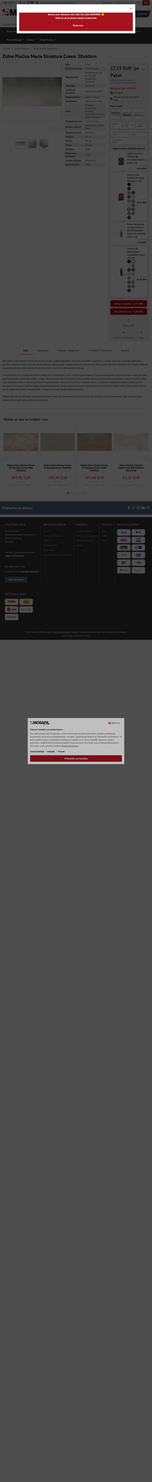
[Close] (131, 8)
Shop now (78, 25)
